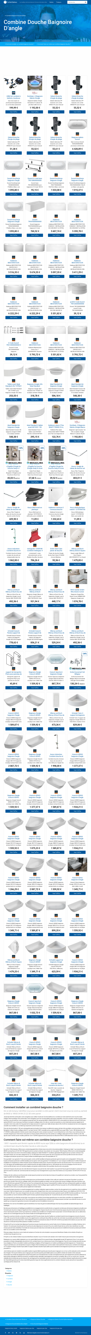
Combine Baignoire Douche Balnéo (16, 15)
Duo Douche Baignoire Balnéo (39, 1324)
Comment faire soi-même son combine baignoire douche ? (54, 44)
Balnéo (51, 2)
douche (9, 1285)
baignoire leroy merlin (11, 1328)
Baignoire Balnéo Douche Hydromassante (61, 1319)
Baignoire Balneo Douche (38, 1319)
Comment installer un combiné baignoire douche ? (20, 44)
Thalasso (58, 2)
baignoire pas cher (42, 1328)
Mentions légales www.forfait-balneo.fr (38, 1332)
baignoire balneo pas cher (27, 1328)
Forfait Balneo (12, 2)
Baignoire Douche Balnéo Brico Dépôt (16, 1324)
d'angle (9, 1281)
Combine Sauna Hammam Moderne (16, 1319)
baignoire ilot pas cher (56, 1328)
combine (10, 1278)
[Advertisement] (45, 61)
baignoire (10, 1275)
